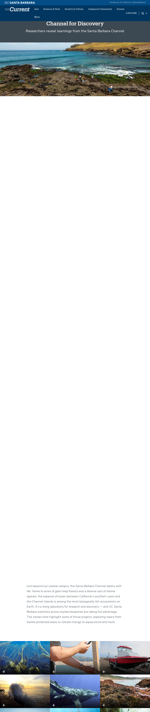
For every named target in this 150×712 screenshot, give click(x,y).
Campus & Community (100, 9)
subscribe (131, 13)
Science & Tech (51, 9)
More (37, 17)
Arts (36, 9)
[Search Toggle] (144, 13)
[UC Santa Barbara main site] (19, 2)
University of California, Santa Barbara (128, 2)
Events (120, 9)
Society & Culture (74, 9)
